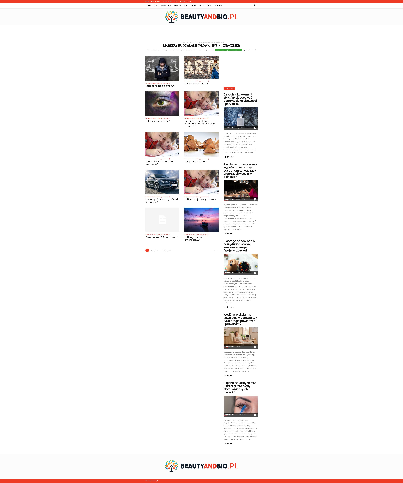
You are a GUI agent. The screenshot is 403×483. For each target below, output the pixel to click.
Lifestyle (177, 5)
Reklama (182, 1)
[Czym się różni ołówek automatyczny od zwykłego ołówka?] (201, 103)
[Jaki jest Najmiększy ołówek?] (201, 182)
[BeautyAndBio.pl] (201, 16)
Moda (186, 5)
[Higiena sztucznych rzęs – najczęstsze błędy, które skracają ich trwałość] (241, 405)
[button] (255, 5)
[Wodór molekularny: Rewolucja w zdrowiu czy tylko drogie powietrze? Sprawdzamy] (241, 336)
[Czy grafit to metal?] (201, 144)
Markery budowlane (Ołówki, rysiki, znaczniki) (228, 50)
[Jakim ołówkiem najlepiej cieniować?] (162, 144)
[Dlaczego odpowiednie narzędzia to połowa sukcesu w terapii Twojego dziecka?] (241, 263)
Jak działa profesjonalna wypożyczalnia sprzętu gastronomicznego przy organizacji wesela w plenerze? (240, 170)
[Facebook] (256, 1)
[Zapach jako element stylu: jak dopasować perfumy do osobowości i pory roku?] (241, 117)
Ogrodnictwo (247, 50)
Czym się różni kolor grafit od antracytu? (161, 200)
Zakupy (209, 5)
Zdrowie (218, 5)
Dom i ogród (166, 5)
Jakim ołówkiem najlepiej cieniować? (159, 163)
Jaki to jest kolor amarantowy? (193, 238)
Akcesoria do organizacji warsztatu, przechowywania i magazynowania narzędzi (169, 50)
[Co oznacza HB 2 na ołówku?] (162, 220)
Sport (193, 5)
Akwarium (197, 50)
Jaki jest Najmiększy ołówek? (200, 199)
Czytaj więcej (228, 157)
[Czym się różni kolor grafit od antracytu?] (162, 182)
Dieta (149, 5)
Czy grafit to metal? (195, 161)
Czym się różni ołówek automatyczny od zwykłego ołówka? (199, 124)
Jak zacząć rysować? (196, 83)
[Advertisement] (201, 32)
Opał (254, 50)
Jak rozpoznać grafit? (157, 121)
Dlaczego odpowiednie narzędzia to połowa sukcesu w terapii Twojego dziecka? (239, 245)
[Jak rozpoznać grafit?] (162, 103)
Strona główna (167, 1)
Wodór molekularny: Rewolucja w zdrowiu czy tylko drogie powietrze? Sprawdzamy (240, 319)
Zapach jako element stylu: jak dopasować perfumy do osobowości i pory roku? (240, 99)
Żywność (226, 200)
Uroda (201, 5)
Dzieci (156, 5)
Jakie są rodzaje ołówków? (160, 85)
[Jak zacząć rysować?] (201, 67)
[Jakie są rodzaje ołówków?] (162, 68)
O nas (176, 1)
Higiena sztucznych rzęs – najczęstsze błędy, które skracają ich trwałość (240, 387)
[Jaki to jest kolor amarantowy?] (201, 220)
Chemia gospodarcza (207, 50)
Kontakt (189, 1)
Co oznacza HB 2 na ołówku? (161, 237)
